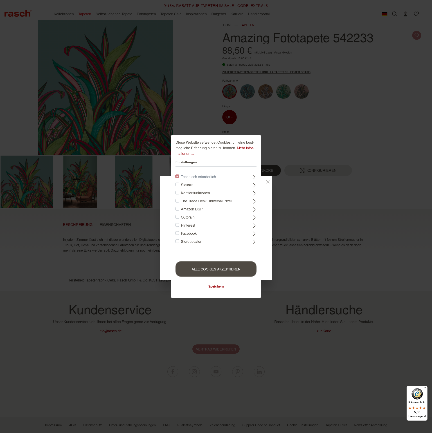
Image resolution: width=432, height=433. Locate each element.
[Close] (267, 181)
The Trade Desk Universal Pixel (206, 200)
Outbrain (188, 217)
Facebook (189, 233)
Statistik (187, 184)
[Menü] (425, 388)
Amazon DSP (192, 209)
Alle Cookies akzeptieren (216, 269)
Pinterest (188, 225)
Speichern (216, 286)
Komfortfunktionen (195, 192)
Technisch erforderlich (198, 176)
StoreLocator (191, 241)
